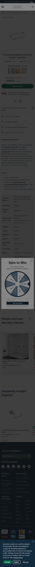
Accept (7, 562)
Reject (16, 562)
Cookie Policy (18, 558)
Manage (26, 562)
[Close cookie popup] (33, 541)
